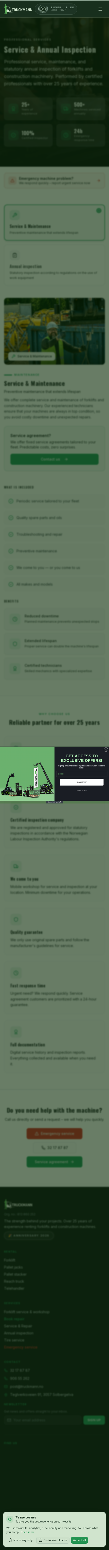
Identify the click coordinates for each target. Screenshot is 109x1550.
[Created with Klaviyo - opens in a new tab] (54, 802)
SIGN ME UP (82, 782)
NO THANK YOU (82, 790)
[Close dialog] (106, 750)
